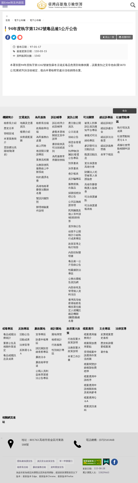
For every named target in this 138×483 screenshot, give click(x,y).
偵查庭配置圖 (26, 139)
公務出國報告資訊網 (74, 281)
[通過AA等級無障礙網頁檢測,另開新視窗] (92, 463)
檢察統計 (57, 339)
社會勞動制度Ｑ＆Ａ (123, 138)
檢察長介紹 (10, 123)
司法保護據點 (90, 199)
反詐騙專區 (74, 179)
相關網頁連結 (9, 419)
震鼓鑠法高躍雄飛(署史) (10, 151)
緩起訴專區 (106, 117)
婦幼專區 (89, 140)
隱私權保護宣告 (24, 461)
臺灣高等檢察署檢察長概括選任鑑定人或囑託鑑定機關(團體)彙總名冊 (74, 310)
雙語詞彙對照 (42, 200)
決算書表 (73, 168)
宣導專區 (41, 334)
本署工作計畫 (74, 358)
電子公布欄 (19, 20)
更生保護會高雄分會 (90, 165)
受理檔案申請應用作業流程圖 (90, 355)
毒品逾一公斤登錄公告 (74, 263)
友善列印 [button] (126, 37)
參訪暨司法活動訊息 (90, 148)
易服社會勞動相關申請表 (123, 148)
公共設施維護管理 (74, 204)
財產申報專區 (42, 341)
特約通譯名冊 (42, 179)
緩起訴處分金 (107, 130)
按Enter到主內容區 (12, 2)
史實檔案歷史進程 (107, 336)
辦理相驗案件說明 (42, 209)
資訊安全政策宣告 (46, 461)
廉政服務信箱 (39, 467)
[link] (7, 38)
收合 (125, 111)
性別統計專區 (58, 352)
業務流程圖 (42, 160)
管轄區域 (9, 133)
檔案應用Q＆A (90, 399)
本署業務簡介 (10, 141)
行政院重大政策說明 (74, 341)
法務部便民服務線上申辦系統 (42, 168)
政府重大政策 (73, 330)
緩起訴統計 (107, 123)
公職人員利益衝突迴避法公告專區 (42, 374)
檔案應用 (88, 328)
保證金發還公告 (74, 144)
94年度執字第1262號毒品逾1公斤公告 (42, 29)
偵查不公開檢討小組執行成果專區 (74, 235)
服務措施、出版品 (74, 186)
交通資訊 (24, 117)
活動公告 (25, 334)
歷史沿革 (9, 128)
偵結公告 (73, 137)
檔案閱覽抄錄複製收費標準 (90, 368)
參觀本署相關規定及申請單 (58, 135)
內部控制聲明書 (74, 254)
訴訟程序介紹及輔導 (58, 125)
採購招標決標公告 (74, 195)
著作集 (104, 352)
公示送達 (73, 132)
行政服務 (57, 345)
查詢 (133, 5)
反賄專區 (23, 328)
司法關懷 (88, 117)
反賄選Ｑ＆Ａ (26, 352)
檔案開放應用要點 (90, 345)
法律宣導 (25, 345)
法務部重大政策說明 (74, 349)
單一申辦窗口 (66, 461)
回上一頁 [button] (109, 37)
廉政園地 (39, 328)
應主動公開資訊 (74, 125)
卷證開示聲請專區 (42, 153)
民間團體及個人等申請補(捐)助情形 (74, 215)
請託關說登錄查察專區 (42, 350)
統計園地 (55, 328)
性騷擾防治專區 (74, 272)
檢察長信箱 (42, 123)
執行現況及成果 (123, 129)
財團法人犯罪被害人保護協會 (90, 175)
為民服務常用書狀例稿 (58, 158)
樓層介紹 (25, 132)
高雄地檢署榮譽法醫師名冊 (42, 190)
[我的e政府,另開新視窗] (106, 463)
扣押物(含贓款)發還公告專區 (73, 154)
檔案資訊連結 (90, 408)
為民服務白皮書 (42, 139)
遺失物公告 (74, 226)
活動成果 (25, 339)
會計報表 (73, 173)
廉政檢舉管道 (42, 364)
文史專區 (104, 328)
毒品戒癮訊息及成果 (9, 357)
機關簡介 (8, 117)
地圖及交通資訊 (26, 125)
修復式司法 (90, 135)
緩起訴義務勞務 (107, 148)
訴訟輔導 (56, 117)
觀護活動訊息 (90, 156)
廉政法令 (41, 357)
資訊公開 (72, 117)
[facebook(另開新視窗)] (114, 463)
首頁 (8, 20)
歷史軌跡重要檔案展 (107, 345)
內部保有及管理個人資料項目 (74, 291)
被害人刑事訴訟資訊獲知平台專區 (90, 126)
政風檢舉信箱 (42, 130)
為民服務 (40, 117)
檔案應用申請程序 (90, 378)
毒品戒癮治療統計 (9, 336)
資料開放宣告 (57, 467)
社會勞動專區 (123, 119)
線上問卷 (41, 146)
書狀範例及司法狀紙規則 (58, 147)
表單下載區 (107, 154)
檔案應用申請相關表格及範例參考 (90, 389)
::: (7, 16)
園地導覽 (57, 334)
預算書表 (73, 163)
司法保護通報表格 (90, 207)
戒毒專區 (7, 328)
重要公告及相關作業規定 (9, 347)
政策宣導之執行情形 (74, 246)
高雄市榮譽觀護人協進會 (90, 188)
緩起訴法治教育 (107, 139)
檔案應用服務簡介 (90, 336)
